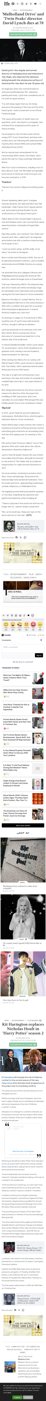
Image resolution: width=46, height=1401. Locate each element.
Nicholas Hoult (14, 1349)
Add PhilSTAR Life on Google (21, 34)
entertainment (18, 574)
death (38, 574)
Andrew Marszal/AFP (24, 28)
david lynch (30, 577)
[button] (40, 3)
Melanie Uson (24, 1038)
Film (31, 574)
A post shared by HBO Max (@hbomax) (23, 1154)
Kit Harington (8, 1077)
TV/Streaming (33, 1020)
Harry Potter (18, 1346)
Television (16, 577)
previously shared (9, 1164)
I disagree (28, 1397)
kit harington (33, 1346)
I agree (17, 1397)
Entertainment (26, 10)
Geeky (15, 10)
